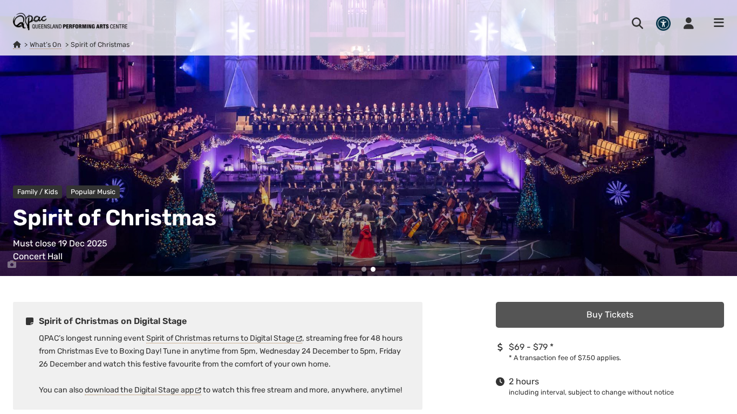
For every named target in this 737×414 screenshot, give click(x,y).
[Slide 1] (363, 269)
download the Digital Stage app (139, 390)
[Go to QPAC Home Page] (70, 21)
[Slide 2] (373, 269)
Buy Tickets (609, 314)
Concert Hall (38, 256)
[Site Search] (637, 23)
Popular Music (93, 192)
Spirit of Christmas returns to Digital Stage (220, 338)
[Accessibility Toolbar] (663, 23)
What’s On (46, 44)
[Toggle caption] (11, 265)
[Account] (689, 23)
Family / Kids (37, 192)
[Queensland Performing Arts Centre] (17, 44)
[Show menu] (715, 23)
